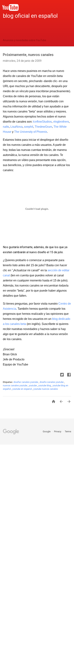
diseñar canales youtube (26, 382)
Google (47, 431)
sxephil (28, 126)
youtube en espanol (22, 389)
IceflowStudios (42, 121)
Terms (68, 431)
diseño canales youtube (52, 382)
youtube (33, 385)
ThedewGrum (43, 126)
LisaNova (16, 126)
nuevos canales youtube (15, 385)
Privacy (58, 431)
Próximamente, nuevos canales (28, 55)
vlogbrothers (61, 121)
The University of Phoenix (30, 131)
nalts (6, 126)
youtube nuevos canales (45, 389)
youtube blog (45, 385)
